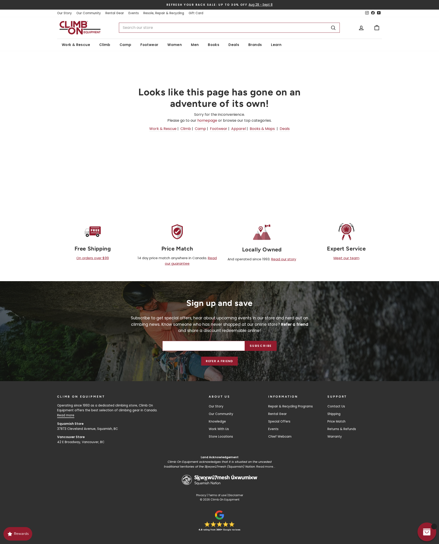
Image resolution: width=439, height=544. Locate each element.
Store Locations (221, 436)
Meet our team (346, 258)
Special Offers (279, 421)
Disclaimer (235, 495)
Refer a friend (219, 361)
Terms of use (217, 495)
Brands (255, 44)
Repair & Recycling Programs (290, 406)
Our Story (64, 13)
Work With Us (219, 429)
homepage (207, 120)
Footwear (149, 44)
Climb (104, 44)
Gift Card (196, 13)
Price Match (336, 421)
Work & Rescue (76, 44)
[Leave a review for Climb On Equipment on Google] (219, 521)
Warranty (334, 436)
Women (174, 44)
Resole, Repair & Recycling (163, 13)
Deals (233, 44)
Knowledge (217, 421)
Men (195, 44)
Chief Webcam (280, 436)
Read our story (283, 259)
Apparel (238, 128)
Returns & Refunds (341, 429)
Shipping (333, 414)
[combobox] (229, 28)
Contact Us (336, 406)
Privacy (201, 495)
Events (133, 13)
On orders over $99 (92, 258)
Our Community (88, 13)
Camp (125, 44)
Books (213, 44)
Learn (276, 44)
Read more (65, 415)
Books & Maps (262, 128)
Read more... (265, 467)
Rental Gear (114, 13)
